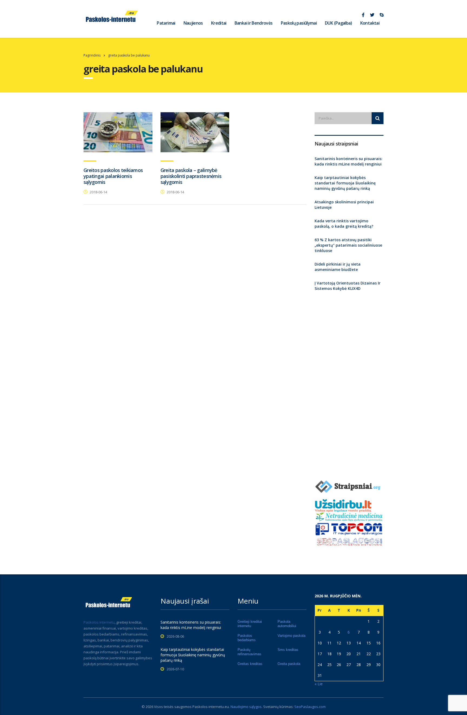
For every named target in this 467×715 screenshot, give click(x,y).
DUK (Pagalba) (338, 23)
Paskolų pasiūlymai (299, 23)
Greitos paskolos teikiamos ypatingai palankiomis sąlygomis (113, 176)
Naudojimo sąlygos (246, 706)
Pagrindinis (92, 55)
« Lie (319, 683)
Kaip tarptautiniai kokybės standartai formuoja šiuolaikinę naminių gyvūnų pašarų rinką (345, 183)
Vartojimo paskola (291, 636)
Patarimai (166, 23)
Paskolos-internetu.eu (210, 706)
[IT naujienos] (349, 528)
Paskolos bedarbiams (247, 638)
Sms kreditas (288, 650)
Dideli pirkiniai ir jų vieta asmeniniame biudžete (338, 266)
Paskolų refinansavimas (249, 652)
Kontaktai (369, 23)
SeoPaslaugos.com (310, 706)
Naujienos (193, 23)
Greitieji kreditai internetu (250, 624)
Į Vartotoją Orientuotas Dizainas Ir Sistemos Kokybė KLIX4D (348, 285)
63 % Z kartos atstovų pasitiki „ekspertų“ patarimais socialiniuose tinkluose (348, 245)
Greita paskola (289, 664)
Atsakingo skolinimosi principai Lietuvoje (344, 204)
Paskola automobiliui (287, 624)
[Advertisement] (349, 383)
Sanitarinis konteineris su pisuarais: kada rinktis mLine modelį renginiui (348, 161)
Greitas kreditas (250, 664)
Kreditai (218, 23)
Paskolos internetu (99, 622)
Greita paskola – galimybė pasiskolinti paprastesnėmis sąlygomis (191, 176)
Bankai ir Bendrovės (254, 23)
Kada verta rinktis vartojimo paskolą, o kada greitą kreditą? (344, 223)
